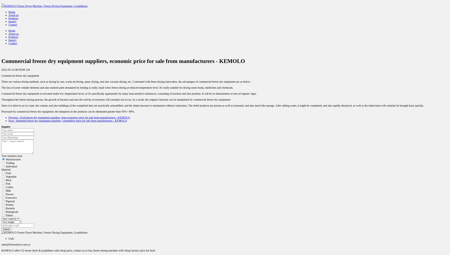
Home (11, 12)
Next (67, 120)
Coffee (9, 187)
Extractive (11, 197)
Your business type (11, 155)
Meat (8, 180)
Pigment (10, 201)
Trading (10, 162)
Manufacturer (13, 159)
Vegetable (11, 176)
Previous (69, 117)
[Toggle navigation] (2, 3)
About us (13, 15)
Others (9, 215)
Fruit (8, 173)
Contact (12, 24)
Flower (10, 194)
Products (13, 18)
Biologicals (12, 211)
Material (6, 169)
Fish (8, 183)
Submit (6, 229)
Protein (10, 204)
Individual (11, 166)
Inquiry (12, 21)
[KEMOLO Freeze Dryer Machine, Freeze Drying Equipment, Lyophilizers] (225, 6)
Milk (8, 190)
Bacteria (10, 208)
